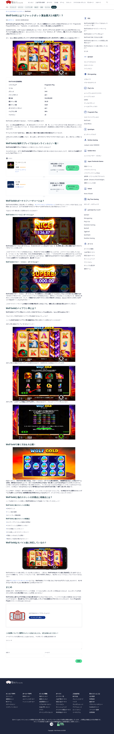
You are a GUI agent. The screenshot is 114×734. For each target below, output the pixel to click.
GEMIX (86, 100)
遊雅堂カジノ (10, 699)
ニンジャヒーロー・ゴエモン (92, 156)
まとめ (54, 7)
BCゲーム (9, 702)
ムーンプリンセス (89, 96)
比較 (41, 7)
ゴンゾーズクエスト (90, 62)
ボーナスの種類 (88, 249)
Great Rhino (87, 124)
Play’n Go (87, 221)
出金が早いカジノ (44, 707)
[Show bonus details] (44, 176)
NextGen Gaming (89, 238)
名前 (8, 652)
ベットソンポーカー (29, 702)
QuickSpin (87, 235)
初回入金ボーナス (89, 255)
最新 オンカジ (43, 699)
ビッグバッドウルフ (90, 134)
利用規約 (92, 699)
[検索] (107, 2)
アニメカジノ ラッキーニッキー (19, 580)
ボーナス (20, 7)
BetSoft (86, 228)
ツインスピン (88, 68)
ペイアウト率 (28, 7)
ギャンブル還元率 (89, 265)
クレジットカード (78, 699)
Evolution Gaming (89, 225)
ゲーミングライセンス (46, 712)
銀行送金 (75, 696)
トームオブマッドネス (90, 106)
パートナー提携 (94, 710)
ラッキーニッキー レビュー (20, 170)
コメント (9, 640)
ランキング (13, 7)
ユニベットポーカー (29, 699)
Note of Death (88, 194)
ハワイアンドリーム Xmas (92, 173)
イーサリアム (77, 712)
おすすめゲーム (14, 11)
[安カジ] (14, 2)
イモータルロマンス (90, 82)
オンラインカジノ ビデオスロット (45, 204)
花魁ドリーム (88, 166)
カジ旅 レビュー (19, 187)
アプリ (41, 710)
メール (47, 652)
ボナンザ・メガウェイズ (91, 204)
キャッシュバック (89, 259)
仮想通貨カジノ (44, 702)
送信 (78, 661)
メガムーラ (87, 79)
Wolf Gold (87, 120)
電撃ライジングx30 (90, 183)
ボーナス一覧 (60, 696)
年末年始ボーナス (61, 712)
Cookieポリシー (94, 707)
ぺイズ (75, 702)
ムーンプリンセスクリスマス (92, 93)
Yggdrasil (87, 231)
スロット (21, 11)
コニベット (9, 696)
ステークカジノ (10, 704)
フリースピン (88, 262)
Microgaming (88, 218)
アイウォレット (77, 707)
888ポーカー (26, 696)
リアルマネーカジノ (45, 704)
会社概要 (92, 696)
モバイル (47, 7)
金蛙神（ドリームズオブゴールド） (94, 176)
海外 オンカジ (43, 696)
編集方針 (92, 702)
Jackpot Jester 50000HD (91, 145)
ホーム (7, 11)
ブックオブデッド (89, 103)
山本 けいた (11, 20)
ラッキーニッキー (20, 163)
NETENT (86, 215)
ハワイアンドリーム (90, 170)
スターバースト (88, 65)
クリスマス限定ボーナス (63, 710)
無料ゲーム (87, 269)
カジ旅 (17, 182)
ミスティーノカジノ (12, 707)
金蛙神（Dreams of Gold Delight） (94, 180)
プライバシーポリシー (96, 704)
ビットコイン (77, 710)
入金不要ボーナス (89, 252)
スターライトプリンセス (91, 117)
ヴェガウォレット (78, 704)
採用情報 (92, 712)
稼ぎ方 (36, 7)
